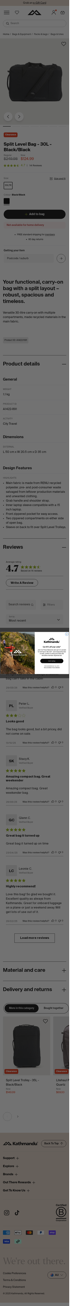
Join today (51, 661)
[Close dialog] (66, 634)
